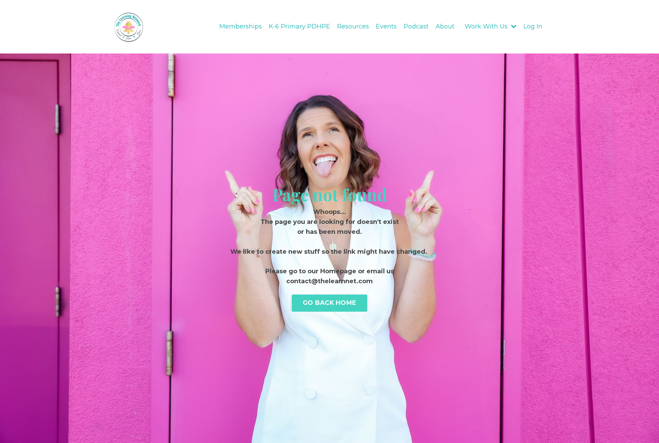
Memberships (240, 26)
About (445, 26)
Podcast (416, 26)
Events (386, 26)
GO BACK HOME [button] (329, 303)
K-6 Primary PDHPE (299, 26)
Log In (532, 26)
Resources (353, 26)
